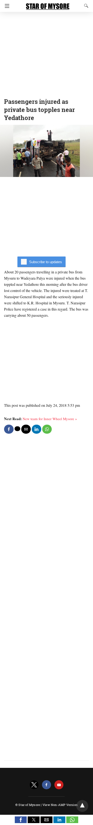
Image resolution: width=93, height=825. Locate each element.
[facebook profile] (46, 785)
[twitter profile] (34, 785)
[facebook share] (9, 429)
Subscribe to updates (45, 262)
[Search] (85, 6)
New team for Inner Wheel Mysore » (50, 418)
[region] (46, 53)
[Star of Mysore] (47, 4)
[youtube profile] (58, 785)
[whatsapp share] (47, 429)
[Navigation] (6, 6)
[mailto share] (26, 429)
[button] (21, 819)
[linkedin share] (36, 429)
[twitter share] (17, 428)
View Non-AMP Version (60, 805)
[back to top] (82, 806)
